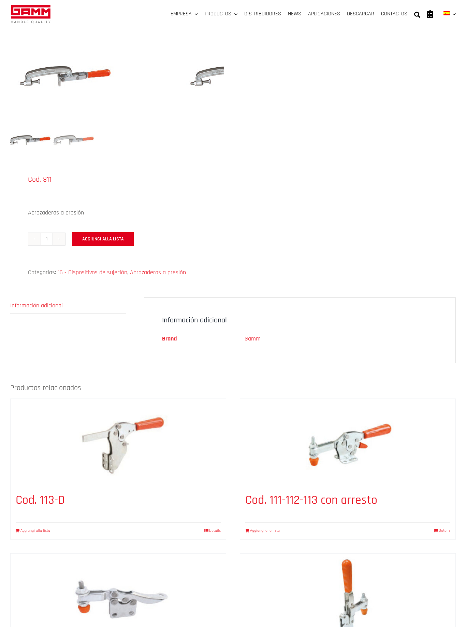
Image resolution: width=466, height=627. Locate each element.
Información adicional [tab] (36, 305)
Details (215, 530)
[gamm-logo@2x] (30, 7)
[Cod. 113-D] (118, 442)
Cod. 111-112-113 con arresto (311, 500)
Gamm (253, 339)
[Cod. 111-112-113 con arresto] (347, 442)
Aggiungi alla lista (103, 239)
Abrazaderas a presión (158, 272)
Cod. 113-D (40, 500)
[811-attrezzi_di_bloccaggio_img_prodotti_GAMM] (95, 71)
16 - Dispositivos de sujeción (92, 272)
